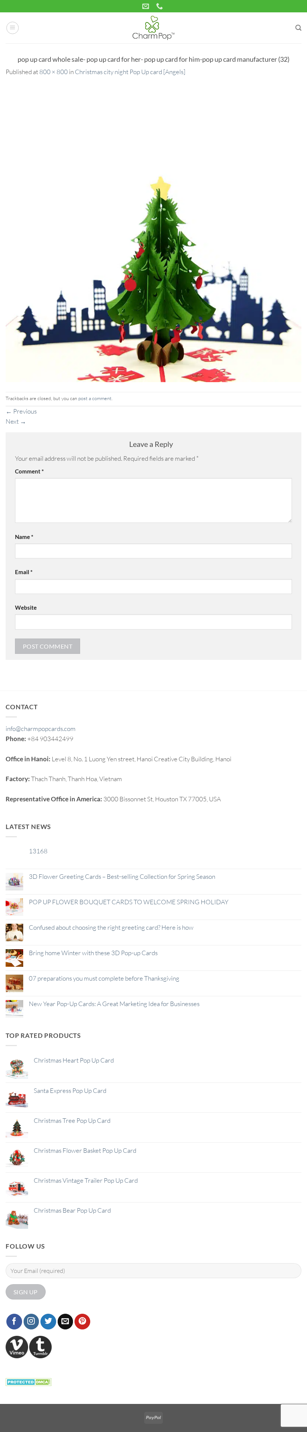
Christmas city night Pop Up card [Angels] (130, 72)
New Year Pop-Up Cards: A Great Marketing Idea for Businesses (114, 1004)
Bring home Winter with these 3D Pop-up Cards (93, 953)
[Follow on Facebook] (14, 1321)
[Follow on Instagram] (31, 1321)
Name (24, 536)
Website (26, 607)
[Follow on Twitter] (48, 1321)
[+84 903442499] (160, 6)
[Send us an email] (65, 1321)
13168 (38, 851)
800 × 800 (53, 72)
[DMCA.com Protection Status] (29, 1381)
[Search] (298, 28)
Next (16, 421)
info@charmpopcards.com (41, 728)
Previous (21, 411)
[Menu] (12, 28)
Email (24, 572)
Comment (29, 471)
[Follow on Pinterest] (82, 1321)
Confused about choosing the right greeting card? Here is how (111, 927)
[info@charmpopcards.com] (146, 6)
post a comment (95, 398)
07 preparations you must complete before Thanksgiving (104, 978)
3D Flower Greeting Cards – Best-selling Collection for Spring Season (122, 876)
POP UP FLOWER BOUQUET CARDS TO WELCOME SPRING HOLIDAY (128, 902)
